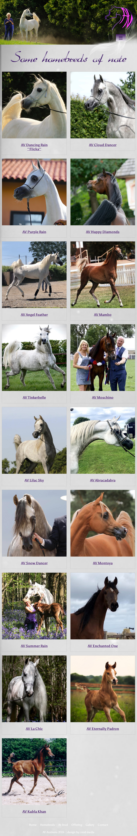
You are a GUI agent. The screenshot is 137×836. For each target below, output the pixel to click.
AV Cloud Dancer (102, 145)
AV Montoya (103, 563)
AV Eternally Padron (103, 729)
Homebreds (47, 824)
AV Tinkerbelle (34, 397)
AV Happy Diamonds (103, 232)
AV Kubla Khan (34, 811)
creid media (87, 832)
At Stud (63, 824)
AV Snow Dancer (34, 563)
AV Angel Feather (34, 315)
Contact (103, 824)
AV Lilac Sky (34, 480)
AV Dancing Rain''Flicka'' (34, 147)
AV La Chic (34, 729)
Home (33, 824)
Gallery (90, 824)
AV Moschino (102, 397)
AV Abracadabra (102, 480)
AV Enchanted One (103, 646)
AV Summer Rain (34, 646)
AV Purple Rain (34, 232)
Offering (76, 824)
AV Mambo (102, 315)
